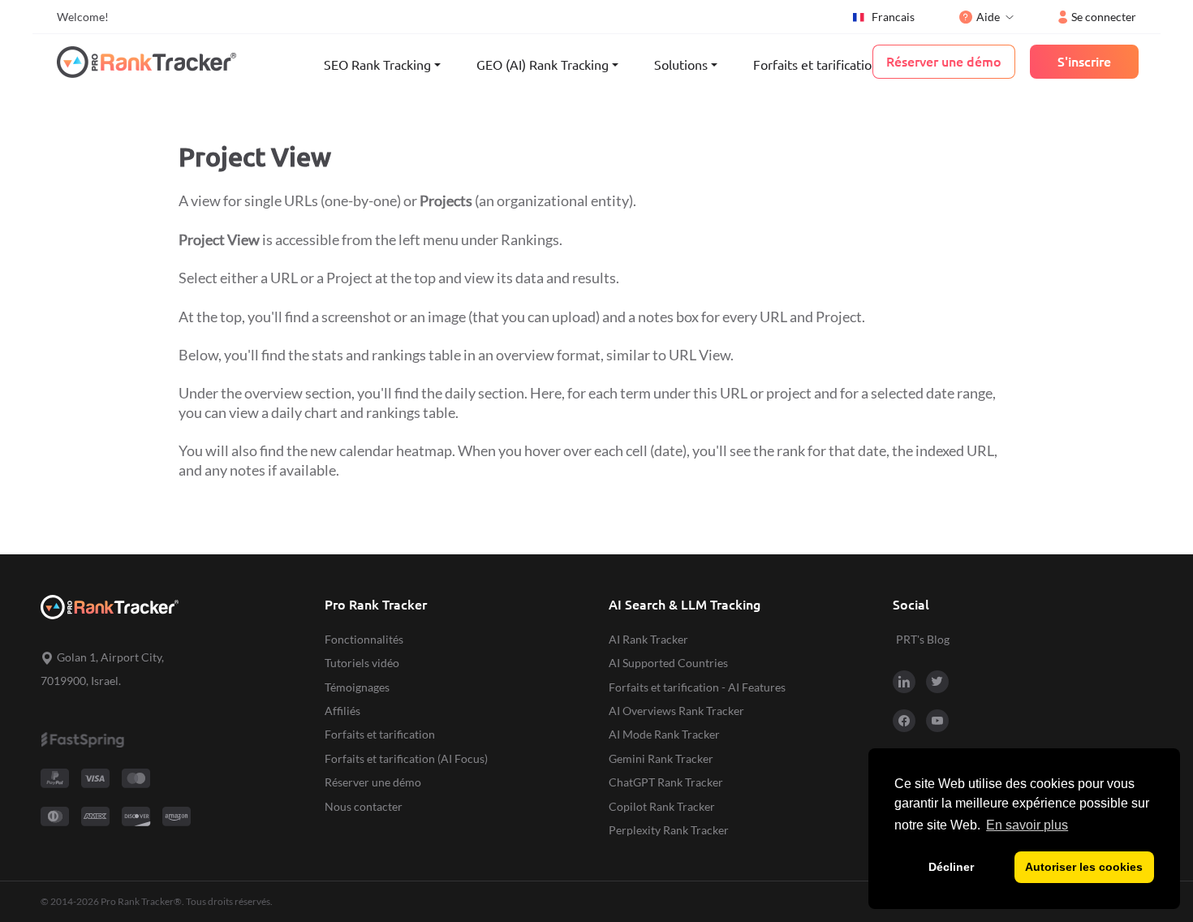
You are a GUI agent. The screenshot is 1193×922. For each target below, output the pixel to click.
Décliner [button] (951, 866)
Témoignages (357, 687)
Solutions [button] (681, 65)
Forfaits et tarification (816, 65)
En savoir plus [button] (1027, 825)
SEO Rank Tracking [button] (377, 65)
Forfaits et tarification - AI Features (697, 687)
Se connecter (1103, 17)
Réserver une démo (373, 782)
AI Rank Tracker (648, 639)
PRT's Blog (923, 639)
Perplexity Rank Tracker (669, 830)
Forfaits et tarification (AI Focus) (406, 758)
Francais (893, 17)
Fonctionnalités (364, 639)
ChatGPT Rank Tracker (666, 782)
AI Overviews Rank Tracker (676, 710)
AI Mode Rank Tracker (664, 734)
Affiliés (342, 710)
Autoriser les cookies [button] (1084, 866)
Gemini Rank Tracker (661, 758)
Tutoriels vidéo (362, 663)
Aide (988, 17)
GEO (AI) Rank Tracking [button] (542, 65)
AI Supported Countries (668, 663)
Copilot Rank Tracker (662, 806)
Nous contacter (364, 806)
